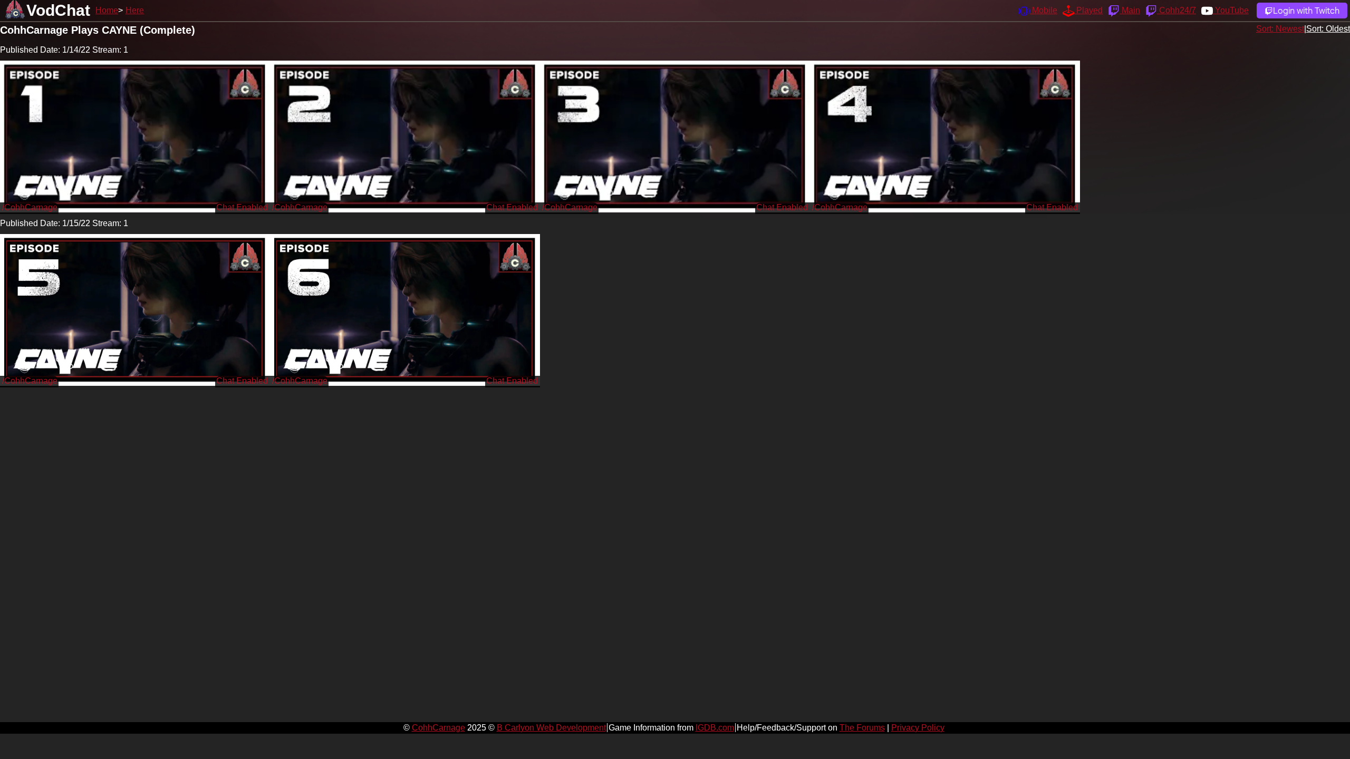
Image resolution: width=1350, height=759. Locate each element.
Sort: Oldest (1328, 28)
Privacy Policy (917, 727)
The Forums (862, 727)
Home (106, 10)
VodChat (58, 10)
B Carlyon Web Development (551, 727)
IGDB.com (715, 727)
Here (135, 10)
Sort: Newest (1280, 28)
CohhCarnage (438, 727)
